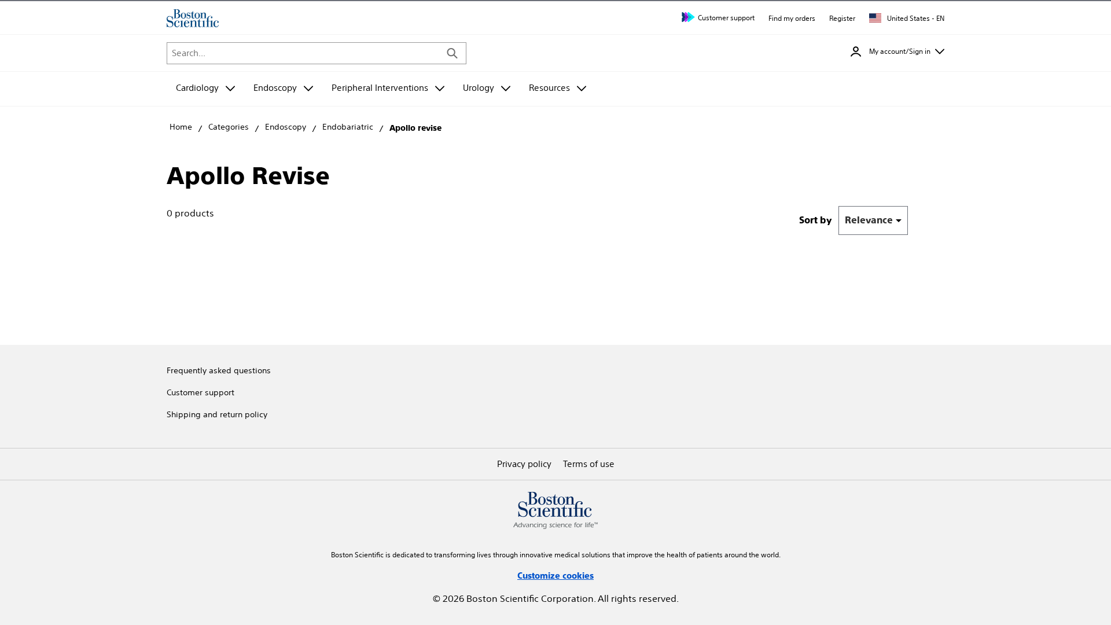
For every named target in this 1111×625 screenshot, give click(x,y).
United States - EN (914, 18)
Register (842, 18)
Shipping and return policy (217, 414)
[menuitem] (205, 89)
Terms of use (589, 463)
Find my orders (791, 18)
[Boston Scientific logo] (193, 18)
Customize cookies (555, 575)
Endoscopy (285, 127)
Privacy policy (524, 463)
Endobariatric (347, 127)
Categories (228, 127)
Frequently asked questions (219, 370)
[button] (897, 51)
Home (181, 127)
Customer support (726, 18)
